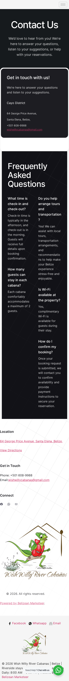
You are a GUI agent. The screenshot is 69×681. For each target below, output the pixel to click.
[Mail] (16, 504)
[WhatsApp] (8, 504)
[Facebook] (1, 504)
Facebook (18, 623)
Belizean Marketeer (15, 677)
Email (56, 623)
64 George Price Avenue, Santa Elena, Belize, (31, 441)
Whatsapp (39, 623)
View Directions (11, 450)
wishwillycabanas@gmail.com (24, 129)
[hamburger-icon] (63, 4)
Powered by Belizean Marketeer (22, 603)
